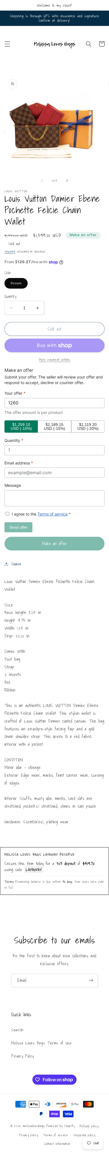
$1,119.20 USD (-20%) (88, 426)
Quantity (10, 296)
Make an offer (83, 235)
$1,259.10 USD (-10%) (21, 426)
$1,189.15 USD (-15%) (54, 426)
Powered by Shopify (60, 1125)
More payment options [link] (54, 359)
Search (17, 1030)
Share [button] (16, 564)
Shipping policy (84, 1135)
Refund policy (89, 1126)
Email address (18, 463)
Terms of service (52, 514)
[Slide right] (67, 180)
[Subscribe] (91, 980)
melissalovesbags (34, 1125)
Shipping (9, 251)
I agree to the (41, 514)
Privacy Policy (22, 1056)
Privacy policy (28, 1135)
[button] (7, 43)
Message (12, 485)
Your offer (14, 393)
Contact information (57, 1143)
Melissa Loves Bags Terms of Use (41, 1043)
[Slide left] (42, 180)
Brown (19, 284)
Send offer (18, 527)
